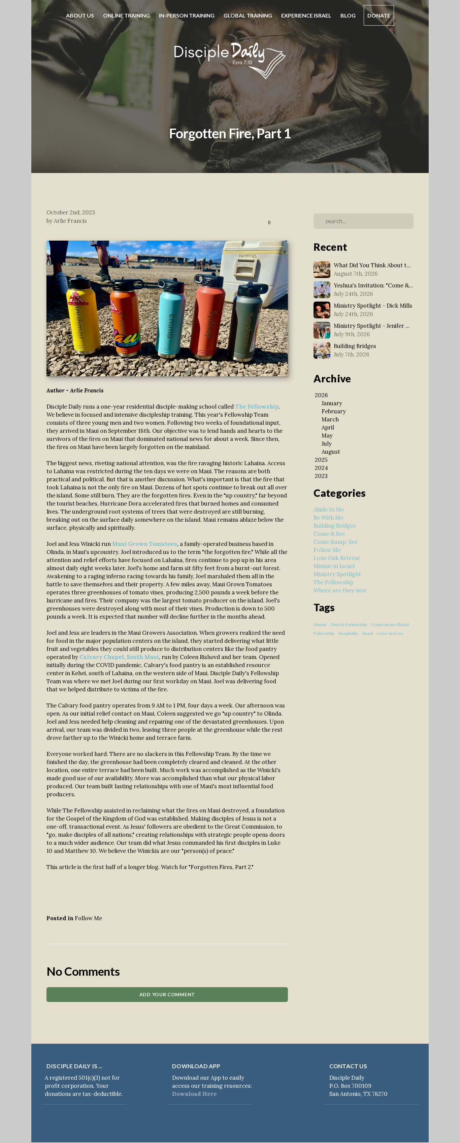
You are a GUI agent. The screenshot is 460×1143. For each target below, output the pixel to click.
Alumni (320, 624)
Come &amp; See (336, 542)
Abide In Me (329, 509)
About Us (80, 15)
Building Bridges (335, 525)
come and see (389, 633)
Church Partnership (348, 624)
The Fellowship (333, 582)
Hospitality (348, 633)
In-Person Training (187, 15)
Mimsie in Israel (334, 566)
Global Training (248, 15)
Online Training (127, 15)
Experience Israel (306, 15)
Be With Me (328, 517)
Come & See (329, 534)
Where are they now (340, 590)
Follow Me (88, 918)
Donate (378, 15)
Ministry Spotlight (337, 574)
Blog (348, 15)
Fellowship (324, 633)
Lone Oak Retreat (337, 558)
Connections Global (390, 624)
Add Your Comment (167, 994)
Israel (367, 633)
